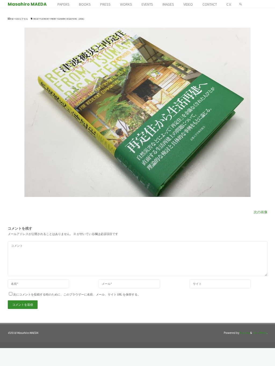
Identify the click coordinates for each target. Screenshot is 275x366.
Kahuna (244, 333)
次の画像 (260, 212)
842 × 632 (14, 18)
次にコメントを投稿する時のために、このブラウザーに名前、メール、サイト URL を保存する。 (76, 294)
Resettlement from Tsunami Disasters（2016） (59, 18)
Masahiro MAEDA (27, 4)
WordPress (259, 333)
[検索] (240, 4)
